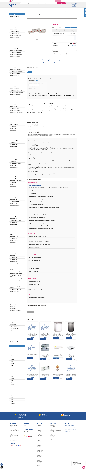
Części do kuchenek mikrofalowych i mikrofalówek (15, 287)
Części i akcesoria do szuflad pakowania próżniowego (15, 95)
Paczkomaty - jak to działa (27, 433)
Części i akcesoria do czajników (14, 18)
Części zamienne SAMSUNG (14, 240)
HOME (22, 0)
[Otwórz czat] (83, 467)
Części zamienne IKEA (13, 184)
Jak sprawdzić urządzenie (50, 0)
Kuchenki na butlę (12, 318)
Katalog (11, 426)
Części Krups (11, 380)
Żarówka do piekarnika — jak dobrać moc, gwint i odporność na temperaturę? (70, 431)
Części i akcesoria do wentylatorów (15, 110)
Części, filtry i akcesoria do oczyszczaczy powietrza (15, 276)
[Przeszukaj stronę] (61, 3)
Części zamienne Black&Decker (14, 148)
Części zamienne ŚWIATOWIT (14, 246)
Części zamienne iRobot (13, 186)
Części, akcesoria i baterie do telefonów (15, 295)
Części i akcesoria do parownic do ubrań (16, 69)
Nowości (31, 0)
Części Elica (11, 365)
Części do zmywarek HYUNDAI (14, 176)
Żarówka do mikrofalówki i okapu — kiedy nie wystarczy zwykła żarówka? (70, 429)
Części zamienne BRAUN (13, 150)
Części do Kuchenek (53, 425)
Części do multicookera (13, 300)
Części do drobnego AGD (54, 429)
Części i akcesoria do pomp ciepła (15, 73)
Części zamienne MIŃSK (13, 203)
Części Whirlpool (12, 405)
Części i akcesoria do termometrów (15, 104)
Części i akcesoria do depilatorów (15, 20)
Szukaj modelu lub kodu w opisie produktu (36, 83)
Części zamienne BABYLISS (13, 138)
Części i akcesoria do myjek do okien (15, 56)
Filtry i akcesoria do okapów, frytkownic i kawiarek (15, 311)
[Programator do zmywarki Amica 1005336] (37, 30)
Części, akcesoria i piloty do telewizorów (15, 293)
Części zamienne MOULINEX (14, 212)
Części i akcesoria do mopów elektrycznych (16, 50)
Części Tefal (11, 399)
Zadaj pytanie (29, 71)
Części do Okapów (53, 434)
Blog (25, 0)
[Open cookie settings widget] (1, 467)
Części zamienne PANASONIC (14, 226)
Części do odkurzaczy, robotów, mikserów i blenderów (16, 269)
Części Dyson (11, 361)
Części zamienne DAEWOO (14, 159)
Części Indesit (11, 376)
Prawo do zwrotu (36, 0)
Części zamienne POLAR (13, 231)
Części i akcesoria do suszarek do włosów (16, 84)
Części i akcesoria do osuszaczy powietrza (16, 63)
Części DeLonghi (12, 359)
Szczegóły (35, 338)
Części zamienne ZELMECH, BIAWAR (15, 263)
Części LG (11, 382)
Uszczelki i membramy (13, 337)
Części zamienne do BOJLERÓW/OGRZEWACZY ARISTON (16, 136)
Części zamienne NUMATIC (14, 218)
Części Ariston (39, 426)
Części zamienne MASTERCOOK (14, 201)
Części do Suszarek (53, 435)
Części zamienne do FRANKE (14, 167)
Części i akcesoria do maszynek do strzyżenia (16, 46)
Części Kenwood (12, 378)
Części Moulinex (12, 388)
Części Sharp (11, 397)
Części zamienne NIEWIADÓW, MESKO (15, 220)
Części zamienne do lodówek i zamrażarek (16, 284)
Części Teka (11, 401)
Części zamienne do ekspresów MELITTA (15, 205)
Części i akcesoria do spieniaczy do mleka (16, 82)
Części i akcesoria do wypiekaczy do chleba (16, 116)
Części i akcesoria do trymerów (14, 108)
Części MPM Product (40, 452)
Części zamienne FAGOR (13, 169)
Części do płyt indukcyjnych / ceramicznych (16, 273)
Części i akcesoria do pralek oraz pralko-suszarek (16, 280)
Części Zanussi (12, 407)
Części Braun (11, 355)
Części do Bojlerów (53, 437)
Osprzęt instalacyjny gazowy (14, 339)
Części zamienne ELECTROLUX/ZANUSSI (15, 163)
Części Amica (11, 348)
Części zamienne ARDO (13, 130)
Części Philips (11, 391)
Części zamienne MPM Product (14, 209)
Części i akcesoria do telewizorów (15, 102)
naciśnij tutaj (36, 80)
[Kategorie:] (75, 38)
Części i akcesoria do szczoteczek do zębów (16, 90)
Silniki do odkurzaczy (13, 332)
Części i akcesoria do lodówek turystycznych (16, 37)
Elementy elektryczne (13, 308)
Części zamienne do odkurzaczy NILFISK (15, 214)
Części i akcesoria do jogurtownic (14, 33)
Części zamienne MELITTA (13, 207)
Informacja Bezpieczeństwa (14, 440)
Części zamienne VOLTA (13, 259)
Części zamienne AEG (13, 126)
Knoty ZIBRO (12, 322)
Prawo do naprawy (13, 429)
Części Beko (39, 427)
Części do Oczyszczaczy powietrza (55, 430)
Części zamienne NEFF (13, 216)
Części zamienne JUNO (13, 188)
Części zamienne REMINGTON (14, 228)
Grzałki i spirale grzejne (13, 313)
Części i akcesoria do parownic (14, 67)
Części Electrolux (12, 363)
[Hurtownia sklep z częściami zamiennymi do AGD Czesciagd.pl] (12, 4)
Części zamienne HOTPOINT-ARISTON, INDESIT (16, 180)
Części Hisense (39, 440)
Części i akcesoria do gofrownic (14, 25)
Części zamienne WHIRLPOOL (14, 261)
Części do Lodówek (53, 427)
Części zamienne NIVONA (13, 222)
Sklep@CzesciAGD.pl (66, 415)
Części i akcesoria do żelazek (14, 119)
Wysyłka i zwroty (42, 0)
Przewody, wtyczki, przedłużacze (14, 328)
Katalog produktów (13, 439)
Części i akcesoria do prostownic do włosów (16, 79)
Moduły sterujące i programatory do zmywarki (65, 38)
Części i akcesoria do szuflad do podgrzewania (16, 92)
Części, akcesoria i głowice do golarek (15, 297)
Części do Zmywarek (53, 436)
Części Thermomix (12, 403)
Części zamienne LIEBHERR (13, 199)
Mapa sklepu (12, 436)
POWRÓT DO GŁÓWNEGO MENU (14, 346)
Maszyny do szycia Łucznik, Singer (14, 326)
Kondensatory (12, 320)
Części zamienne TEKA (13, 253)
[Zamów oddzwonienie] (1, 464)
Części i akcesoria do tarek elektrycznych (15, 100)
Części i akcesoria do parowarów (14, 65)
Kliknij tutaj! (74, 34)
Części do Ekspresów (53, 431)
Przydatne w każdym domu (14, 124)
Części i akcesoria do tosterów (14, 106)
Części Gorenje (12, 367)
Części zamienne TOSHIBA (13, 249)
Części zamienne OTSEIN (13, 224)
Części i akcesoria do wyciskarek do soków (16, 114)
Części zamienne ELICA (13, 165)
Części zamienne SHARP (13, 244)
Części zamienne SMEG (13, 242)
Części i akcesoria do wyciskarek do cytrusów (16, 112)
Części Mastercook (12, 386)
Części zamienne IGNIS (13, 182)
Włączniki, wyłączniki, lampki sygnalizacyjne (16, 341)
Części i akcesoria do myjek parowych (15, 58)
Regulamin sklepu (12, 431)
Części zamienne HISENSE (13, 174)
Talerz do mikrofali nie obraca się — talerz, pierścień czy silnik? (70, 427)
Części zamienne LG (13, 197)
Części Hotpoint (12, 374)
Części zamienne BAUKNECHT (14, 140)
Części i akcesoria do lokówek (14, 39)
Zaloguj (25, 425)
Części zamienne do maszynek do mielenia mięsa (16, 122)
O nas (28, 0)
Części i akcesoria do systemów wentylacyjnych (16, 86)
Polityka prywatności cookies (14, 430)
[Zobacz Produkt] (32, 327)
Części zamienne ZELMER (13, 265)
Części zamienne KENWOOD (14, 193)
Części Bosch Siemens (13, 353)
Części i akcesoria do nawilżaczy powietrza (16, 60)
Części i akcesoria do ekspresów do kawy (16, 278)
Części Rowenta (12, 393)
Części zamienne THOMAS (13, 251)
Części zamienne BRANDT (13, 146)
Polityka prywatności (13, 434)
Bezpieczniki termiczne (13, 302)
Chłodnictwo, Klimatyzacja (13, 304)
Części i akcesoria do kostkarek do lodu (15, 35)
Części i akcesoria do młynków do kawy (15, 48)
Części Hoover (11, 372)
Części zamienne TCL (13, 255)
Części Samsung (12, 395)
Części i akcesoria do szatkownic (14, 88)
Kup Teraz (71, 27)
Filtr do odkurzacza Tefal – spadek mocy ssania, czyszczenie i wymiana (70, 433)
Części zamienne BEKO (13, 142)
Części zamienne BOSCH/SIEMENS (14, 144)
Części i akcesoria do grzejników (14, 31)
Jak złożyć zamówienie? (13, 425)
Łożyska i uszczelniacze (13, 324)
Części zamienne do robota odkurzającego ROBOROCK (16, 234)
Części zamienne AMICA (13, 128)
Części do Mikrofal (53, 432)
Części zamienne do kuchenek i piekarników (16, 282)
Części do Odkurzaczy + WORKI (55, 439)
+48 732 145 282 (44, 415)
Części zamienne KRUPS (13, 195)
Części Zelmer (39, 465)
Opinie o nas (12, 427)
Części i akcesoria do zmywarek (14, 291)
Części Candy (11, 357)
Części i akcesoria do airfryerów (14, 16)
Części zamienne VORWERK (14, 257)
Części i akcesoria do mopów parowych (15, 52)
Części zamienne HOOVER (13, 178)
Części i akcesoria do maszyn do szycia (15, 44)
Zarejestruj (25, 426)
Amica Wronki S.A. (73, 33)
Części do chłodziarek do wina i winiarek (15, 271)
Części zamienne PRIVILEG (13, 238)
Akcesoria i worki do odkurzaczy (14, 132)
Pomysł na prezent (12, 330)
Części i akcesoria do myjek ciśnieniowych (16, 54)
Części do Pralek (52, 426)
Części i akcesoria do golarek (14, 27)
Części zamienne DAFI (13, 161)
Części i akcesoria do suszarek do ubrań (15, 289)
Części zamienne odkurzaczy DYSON (15, 155)
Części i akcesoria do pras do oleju (15, 75)
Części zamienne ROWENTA (14, 236)
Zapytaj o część (57, 0)
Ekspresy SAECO (12, 306)
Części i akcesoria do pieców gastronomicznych (16, 71)
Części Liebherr (12, 384)
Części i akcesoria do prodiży (14, 77)
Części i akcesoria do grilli (13, 29)
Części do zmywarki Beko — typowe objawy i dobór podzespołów (70, 425)
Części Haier (39, 439)
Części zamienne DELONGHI (14, 157)
